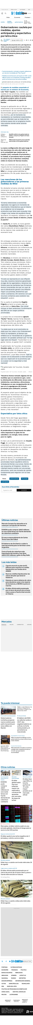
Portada (5, 967)
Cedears (29, 624)
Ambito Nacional (9, 22)
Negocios (5, 975)
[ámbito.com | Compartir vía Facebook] (26, 40)
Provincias (24, 478)
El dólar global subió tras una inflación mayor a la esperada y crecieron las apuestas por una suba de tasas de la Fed (16, 790)
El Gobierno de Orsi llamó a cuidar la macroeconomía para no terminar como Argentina (16, 545)
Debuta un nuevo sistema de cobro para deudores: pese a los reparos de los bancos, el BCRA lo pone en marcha (18, 583)
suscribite (24, 13)
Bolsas (11, 624)
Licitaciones (14, 994)
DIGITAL (8, 1001)
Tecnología (26, 983)
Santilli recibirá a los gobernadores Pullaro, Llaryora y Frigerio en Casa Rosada (19, 135)
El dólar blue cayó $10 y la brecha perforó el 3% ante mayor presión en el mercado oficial (27, 787)
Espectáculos (13, 983)
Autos (4, 983)
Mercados (18, 972)
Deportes (22, 978)
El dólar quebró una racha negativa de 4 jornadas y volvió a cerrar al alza (15, 837)
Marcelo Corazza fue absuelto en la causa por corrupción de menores (14, 524)
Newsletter (27, 961)
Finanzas (27, 17)
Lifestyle (22, 975)
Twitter (2, 961)
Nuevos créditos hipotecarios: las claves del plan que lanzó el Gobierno (18, 575)
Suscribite (24, 490)
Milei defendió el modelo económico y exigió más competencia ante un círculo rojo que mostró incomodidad (21, 750)
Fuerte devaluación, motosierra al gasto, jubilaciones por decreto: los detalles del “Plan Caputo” (16, 72)
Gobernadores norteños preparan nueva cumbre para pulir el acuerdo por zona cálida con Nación (8, 723)
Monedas (4, 624)
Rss (3, 986)
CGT (29, 9)
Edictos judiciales (19, 992)
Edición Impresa (7, 981)
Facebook (6, 961)
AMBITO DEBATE (25, 1001)
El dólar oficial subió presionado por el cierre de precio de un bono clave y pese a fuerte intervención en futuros (18, 591)
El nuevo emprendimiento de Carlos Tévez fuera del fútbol (15, 538)
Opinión (13, 975)
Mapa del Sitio (12, 986)
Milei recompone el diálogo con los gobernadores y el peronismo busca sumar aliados (21, 739)
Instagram (10, 961)
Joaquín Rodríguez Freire (7, 40)
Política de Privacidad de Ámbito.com (14, 989)
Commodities (20, 624)
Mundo (13, 978)
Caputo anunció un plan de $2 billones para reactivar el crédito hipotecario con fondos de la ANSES (17, 568)
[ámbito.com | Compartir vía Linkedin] (30, 40)
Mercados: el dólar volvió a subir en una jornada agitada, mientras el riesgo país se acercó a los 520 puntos (16, 828)
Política (23, 970)
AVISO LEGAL (6, 992)
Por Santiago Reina (5, 877)
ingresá (29, 13)
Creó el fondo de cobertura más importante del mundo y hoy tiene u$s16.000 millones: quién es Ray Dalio (16, 553)
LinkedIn (14, 961)
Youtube (18, 961)
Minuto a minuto (6, 824)
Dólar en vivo (14, 9)
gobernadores (19, 22)
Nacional (5, 978)
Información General (22, 981)
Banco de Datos (7, 972)
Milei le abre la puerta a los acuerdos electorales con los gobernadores (19, 140)
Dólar (8, 17)
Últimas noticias (16, 967)
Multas (4, 994)
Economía (17, 17)
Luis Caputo (22, 9)
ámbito (3, 22)
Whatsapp (22, 961)
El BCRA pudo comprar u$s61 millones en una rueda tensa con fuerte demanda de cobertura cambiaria (16, 531)
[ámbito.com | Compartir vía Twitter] (28, 40)
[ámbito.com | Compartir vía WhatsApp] (24, 40)
